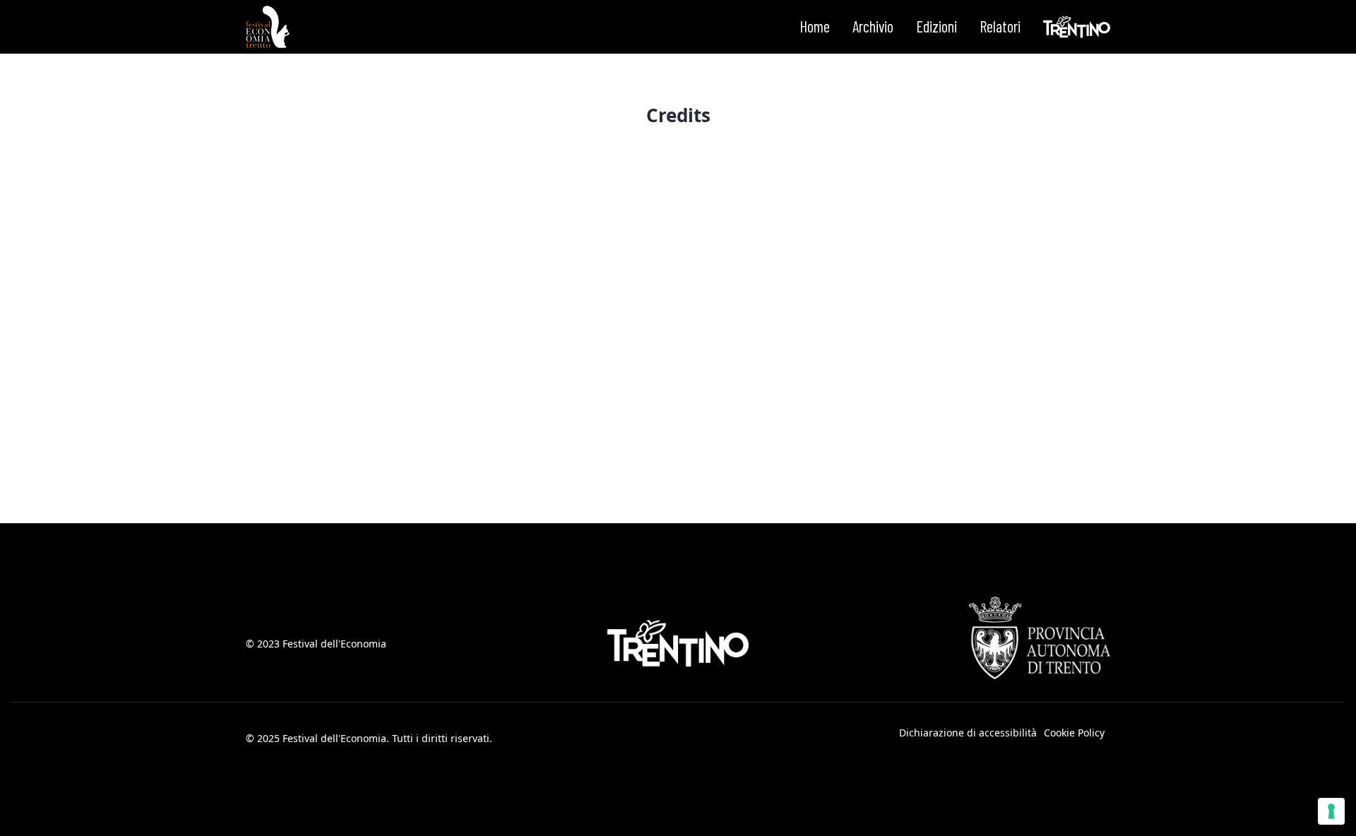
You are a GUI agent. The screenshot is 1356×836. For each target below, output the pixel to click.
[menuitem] (814, 27)
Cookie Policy (1074, 732)
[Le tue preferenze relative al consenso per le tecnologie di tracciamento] (1331, 811)
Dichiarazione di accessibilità (968, 732)
